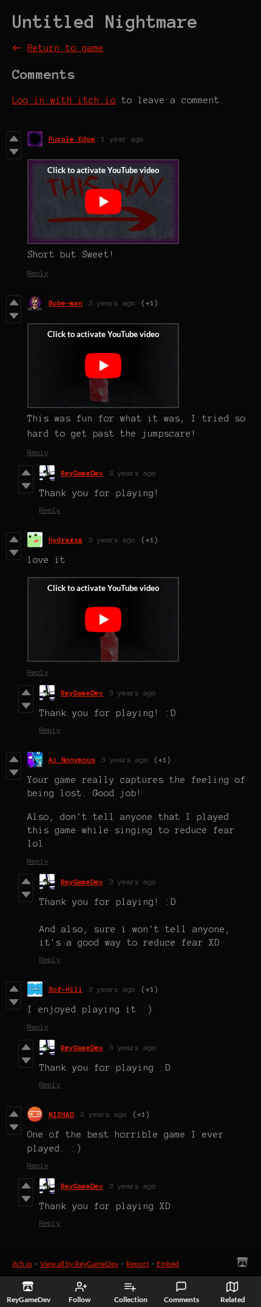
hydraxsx (66, 540)
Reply (38, 273)
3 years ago (112, 303)
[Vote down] (14, 152)
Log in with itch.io (64, 100)
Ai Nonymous (72, 759)
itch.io (22, 1263)
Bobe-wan (66, 303)
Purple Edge (72, 139)
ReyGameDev (82, 473)
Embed (168, 1263)
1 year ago (122, 139)
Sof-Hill (66, 989)
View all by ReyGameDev (79, 1263)
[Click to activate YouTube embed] (103, 201)
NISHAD (61, 1114)
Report (137, 1263)
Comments (181, 1299)
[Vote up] (14, 138)
